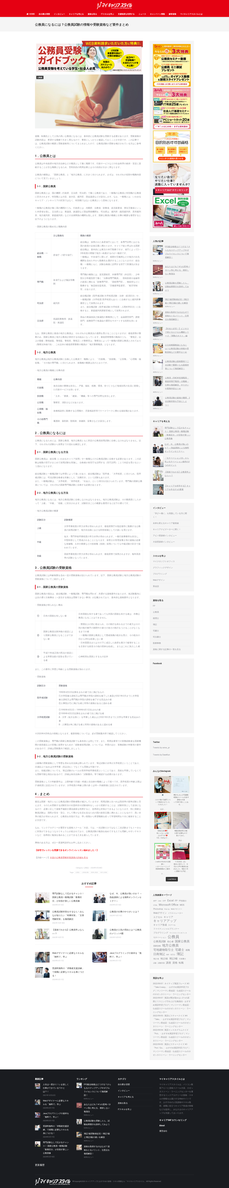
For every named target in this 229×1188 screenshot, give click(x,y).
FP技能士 (183, 901)
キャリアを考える (76, 14)
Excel (170, 900)
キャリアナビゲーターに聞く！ (167, 529)
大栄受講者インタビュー (164, 542)
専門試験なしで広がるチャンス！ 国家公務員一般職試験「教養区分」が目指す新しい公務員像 (68, 897)
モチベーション (159, 937)
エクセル (157, 917)
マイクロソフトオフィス (164, 561)
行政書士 (182, 959)
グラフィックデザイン (163, 567)
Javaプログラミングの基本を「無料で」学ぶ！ (126, 955)
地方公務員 (103, 872)
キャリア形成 (160, 925)
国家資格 (157, 946)
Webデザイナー (176, 909)
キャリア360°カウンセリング (173, 1120)
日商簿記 (159, 954)
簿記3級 (173, 958)
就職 (188, 950)
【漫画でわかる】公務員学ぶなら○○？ (68, 932)
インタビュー (59, 14)
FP (154, 606)
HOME (32, 14)
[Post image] (42, 897)
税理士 (156, 618)
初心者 (170, 941)
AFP (155, 901)
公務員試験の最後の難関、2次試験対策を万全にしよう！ (177, 401)
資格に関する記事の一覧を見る (167, 649)
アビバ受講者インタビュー (165, 535)
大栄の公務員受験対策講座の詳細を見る (69, 857)
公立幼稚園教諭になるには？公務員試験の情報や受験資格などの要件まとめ (177, 348)
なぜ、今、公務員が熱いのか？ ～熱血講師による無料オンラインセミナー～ (126, 897)
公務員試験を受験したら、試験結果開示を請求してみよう (177, 286)
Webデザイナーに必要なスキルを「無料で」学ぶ (68, 955)
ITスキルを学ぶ (107, 14)
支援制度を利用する (126, 14)
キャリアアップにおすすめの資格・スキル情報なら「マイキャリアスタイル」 (115, 1181)
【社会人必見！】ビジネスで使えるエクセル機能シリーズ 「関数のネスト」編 (177, 332)
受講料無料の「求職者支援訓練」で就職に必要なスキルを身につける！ (68, 972)
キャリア (168, 917)
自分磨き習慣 (44, 14)
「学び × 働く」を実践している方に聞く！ (170, 515)
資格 (174, 962)
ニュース (142, 14)
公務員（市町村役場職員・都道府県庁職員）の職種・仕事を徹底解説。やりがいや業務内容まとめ (177, 383)
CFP (164, 901)
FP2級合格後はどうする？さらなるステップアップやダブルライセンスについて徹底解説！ (177, 252)
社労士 (173, 955)
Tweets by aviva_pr (161, 747)
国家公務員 (94, 872)
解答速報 (172, 14)
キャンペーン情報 (157, 14)
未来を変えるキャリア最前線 (166, 523)
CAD (159, 901)
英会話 (156, 586)
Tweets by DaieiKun (161, 755)
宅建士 (156, 631)
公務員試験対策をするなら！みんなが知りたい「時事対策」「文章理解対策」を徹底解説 (68, 915)
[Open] (162, 784)
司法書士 (157, 637)
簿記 (155, 624)
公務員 (40, 77)
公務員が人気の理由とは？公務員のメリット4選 (125, 932)
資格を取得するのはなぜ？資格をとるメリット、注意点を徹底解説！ (177, 316)
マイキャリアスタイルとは (191, 14)
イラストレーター (175, 913)
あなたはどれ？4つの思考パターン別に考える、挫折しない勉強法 (177, 270)
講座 (168, 962)
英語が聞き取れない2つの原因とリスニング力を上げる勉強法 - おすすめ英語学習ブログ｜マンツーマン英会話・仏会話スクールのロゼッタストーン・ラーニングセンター (172, 1005)
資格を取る (92, 14)
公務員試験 (85, 872)
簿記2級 (164, 958)
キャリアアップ (165, 921)
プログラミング (160, 574)
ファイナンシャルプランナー (166, 929)
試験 (155, 963)
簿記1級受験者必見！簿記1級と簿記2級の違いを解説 (177, 301)
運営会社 (163, 1131)
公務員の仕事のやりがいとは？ (124, 911)
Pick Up (166, 909)
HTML (155, 905)
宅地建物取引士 (163, 949)
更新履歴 (40, 1165)
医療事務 (157, 643)
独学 (167, 955)
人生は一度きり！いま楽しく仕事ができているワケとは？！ (56, 1088)
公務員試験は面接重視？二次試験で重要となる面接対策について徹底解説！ (177, 365)
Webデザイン (159, 580)
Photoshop (158, 909)
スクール (172, 925)
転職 (181, 962)
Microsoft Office (168, 904)
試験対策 (161, 963)
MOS (182, 905)
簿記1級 (156, 959)
